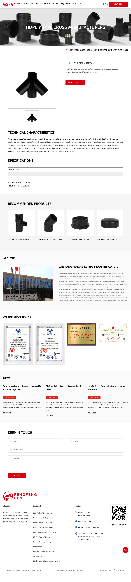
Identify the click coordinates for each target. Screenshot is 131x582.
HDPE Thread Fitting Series (43, 527)
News (68, 3)
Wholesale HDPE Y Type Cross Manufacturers (96, 273)
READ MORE (7, 413)
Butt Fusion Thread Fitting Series (45, 532)
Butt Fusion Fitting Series (42, 513)
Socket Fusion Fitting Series (43, 522)
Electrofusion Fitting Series (43, 518)
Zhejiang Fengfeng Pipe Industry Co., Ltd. (28, 570)
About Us (55, 3)
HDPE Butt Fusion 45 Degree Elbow (50, 239)
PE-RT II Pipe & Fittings (41, 537)
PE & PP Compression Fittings (43, 551)
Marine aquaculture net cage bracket (46, 561)
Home (26, 3)
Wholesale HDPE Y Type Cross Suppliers (70, 570)
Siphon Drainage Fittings (98, 50)
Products (35, 3)
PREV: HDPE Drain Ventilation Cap (19, 182)
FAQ (62, 3)
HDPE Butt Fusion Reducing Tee (19, 239)
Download (45, 3)
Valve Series (37, 546)
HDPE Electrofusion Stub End (78, 239)
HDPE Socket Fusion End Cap (107, 239)
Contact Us (77, 3)
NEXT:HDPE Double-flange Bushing (19, 186)
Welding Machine (39, 556)
